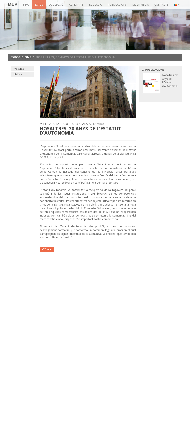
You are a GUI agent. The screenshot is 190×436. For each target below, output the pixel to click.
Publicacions (117, 4)
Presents (18, 68)
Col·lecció (56, 4)
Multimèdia (140, 4)
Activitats (76, 4)
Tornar (48, 249)
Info (26, 4)
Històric (17, 74)
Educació (95, 4)
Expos (39, 4)
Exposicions (21, 57)
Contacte (161, 4)
